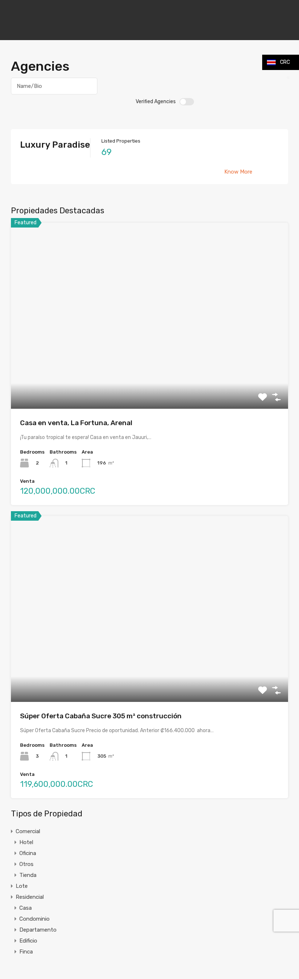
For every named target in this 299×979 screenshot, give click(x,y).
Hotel (26, 842)
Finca (26, 951)
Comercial (28, 831)
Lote (22, 886)
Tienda (27, 875)
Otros (26, 864)
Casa (25, 908)
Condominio (34, 919)
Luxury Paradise (55, 145)
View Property (150, 371)
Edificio (28, 940)
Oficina (27, 853)
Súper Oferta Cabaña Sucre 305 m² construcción (101, 716)
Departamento (38, 929)
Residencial (30, 897)
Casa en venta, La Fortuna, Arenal (76, 423)
